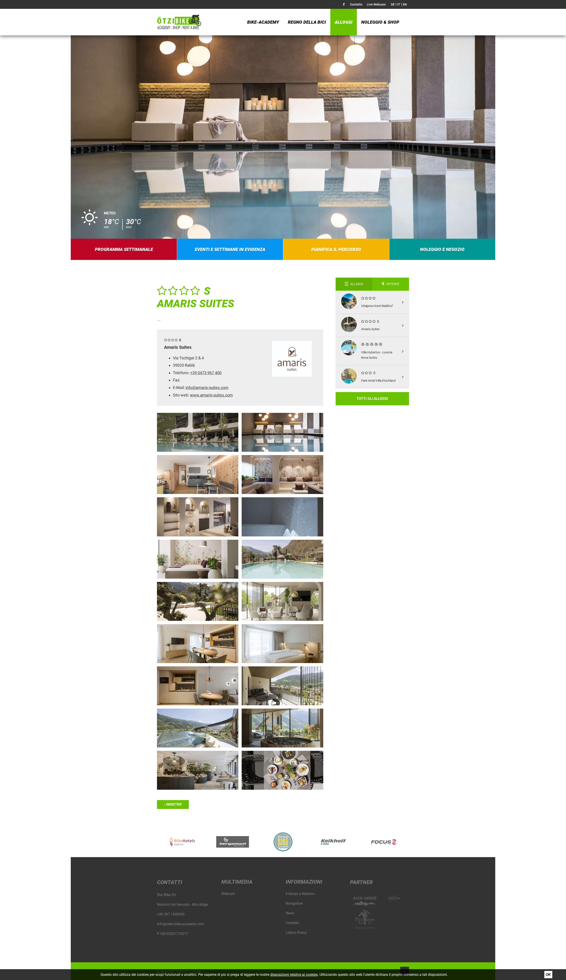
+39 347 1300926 (171, 914)
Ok (548, 974)
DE (393, 4)
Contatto (356, 4)
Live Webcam (376, 4)
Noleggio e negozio (442, 249)
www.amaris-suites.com (211, 395)
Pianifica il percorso (336, 249)
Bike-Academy (263, 22)
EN (405, 4)
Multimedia (236, 882)
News (290, 913)
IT (398, 4)
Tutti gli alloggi (372, 399)
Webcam (228, 894)
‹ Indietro (173, 804)
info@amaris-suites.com (206, 387)
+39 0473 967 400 (206, 372)
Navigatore (294, 903)
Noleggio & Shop (380, 22)
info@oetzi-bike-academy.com (180, 924)
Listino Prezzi (296, 932)
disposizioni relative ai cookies (294, 974)
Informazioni (304, 882)
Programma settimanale (124, 249)
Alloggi (343, 22)
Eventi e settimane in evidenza (230, 249)
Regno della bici (307, 22)
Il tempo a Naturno (300, 894)
